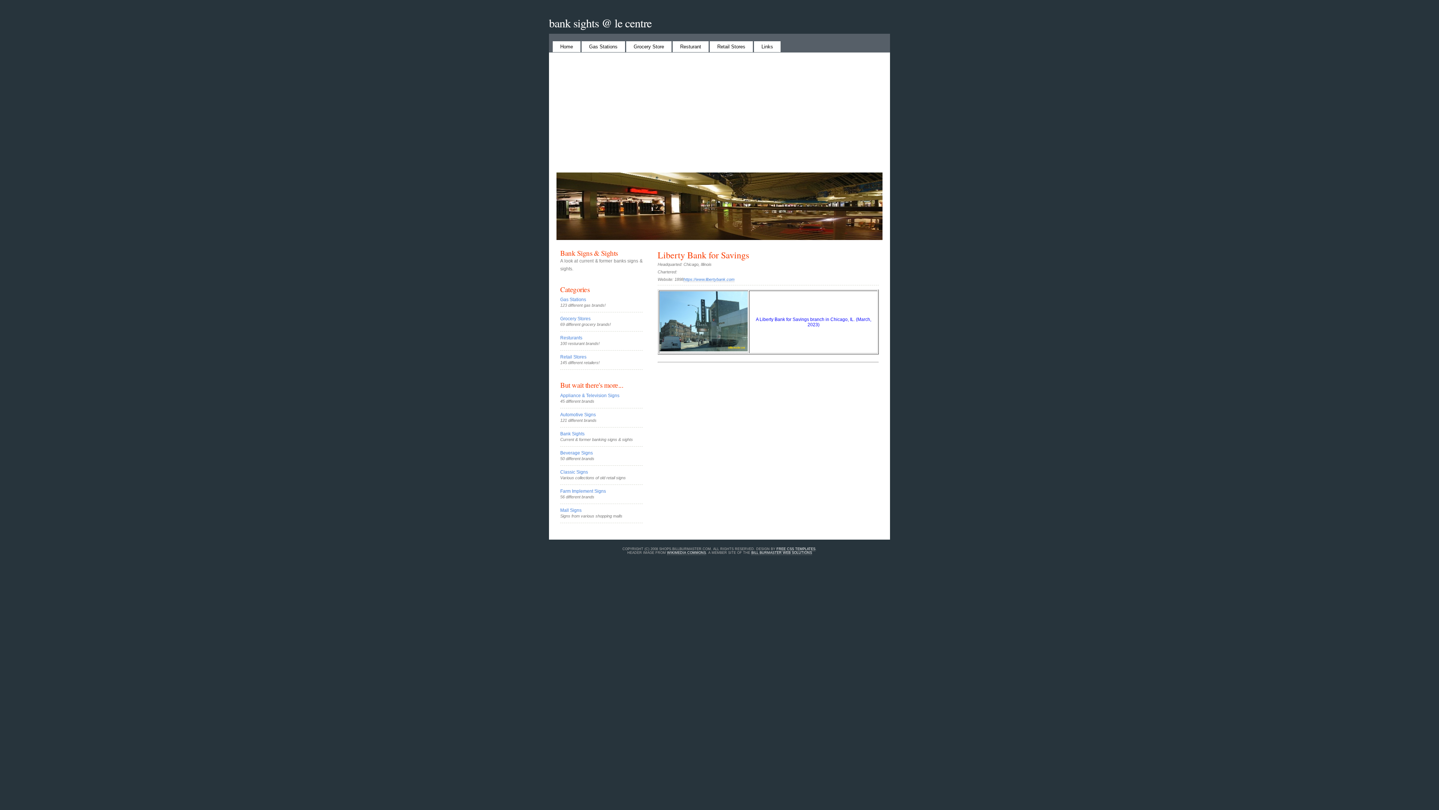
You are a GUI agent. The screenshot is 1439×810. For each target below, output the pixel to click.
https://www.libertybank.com (709, 279)
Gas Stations (603, 47)
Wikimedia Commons (686, 553)
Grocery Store (649, 47)
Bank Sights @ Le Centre (600, 23)
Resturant (690, 47)
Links (767, 47)
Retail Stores (731, 47)
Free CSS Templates (795, 549)
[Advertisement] (774, 116)
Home (566, 47)
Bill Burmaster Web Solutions (781, 553)
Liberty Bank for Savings (703, 255)
